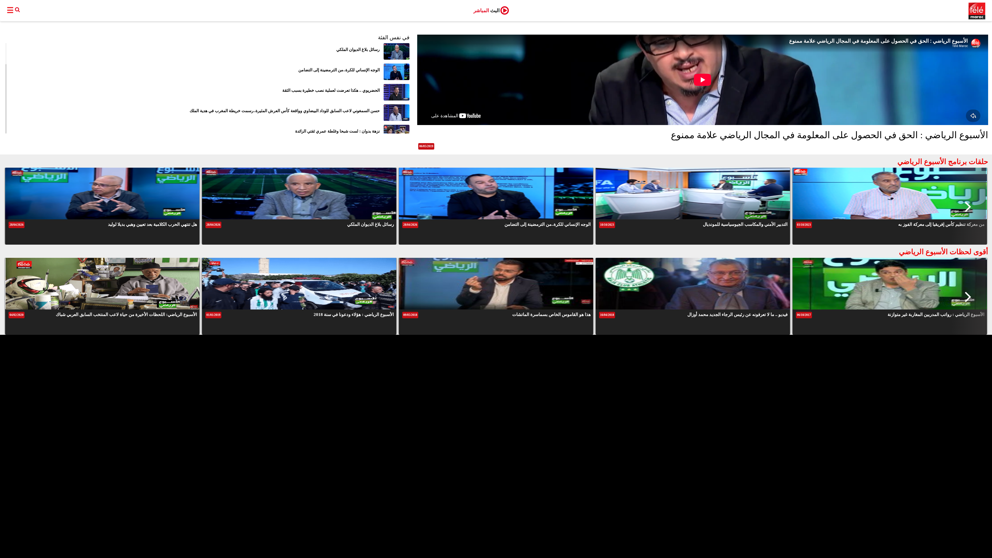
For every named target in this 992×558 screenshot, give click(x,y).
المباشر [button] (487, 10)
